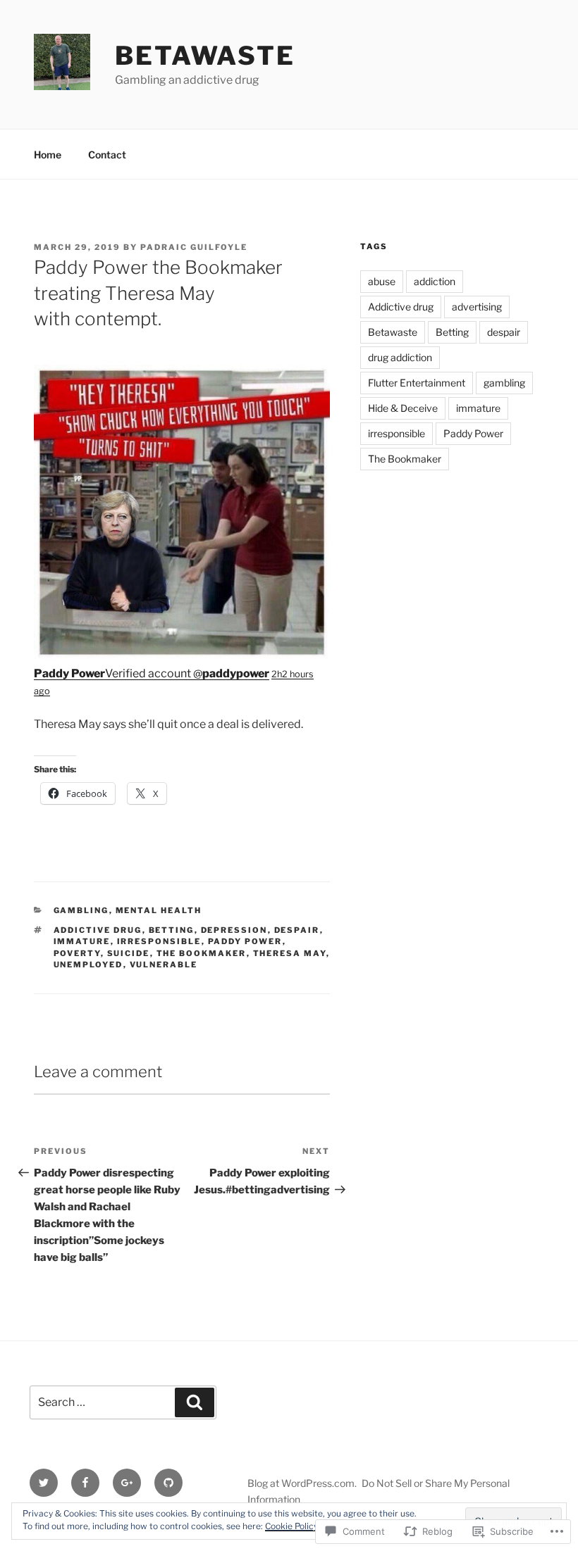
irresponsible (159, 941)
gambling (81, 910)
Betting (172, 930)
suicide (128, 953)
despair (297, 930)
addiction (434, 281)
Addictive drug (98, 930)
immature (82, 941)
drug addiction (400, 357)
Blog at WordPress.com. (302, 1483)
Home (47, 155)
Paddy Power (245, 941)
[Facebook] (85, 1483)
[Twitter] (44, 1483)
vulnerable (164, 964)
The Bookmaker (201, 953)
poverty (77, 953)
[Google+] (127, 1483)
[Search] (194, 1402)
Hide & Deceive (403, 408)
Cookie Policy (291, 1526)
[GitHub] (168, 1483)
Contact (107, 155)
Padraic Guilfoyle (193, 247)
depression (234, 930)
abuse (381, 281)
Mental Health (159, 910)
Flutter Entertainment (416, 383)
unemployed (88, 964)
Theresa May (289, 953)
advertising (477, 307)
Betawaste (205, 55)
